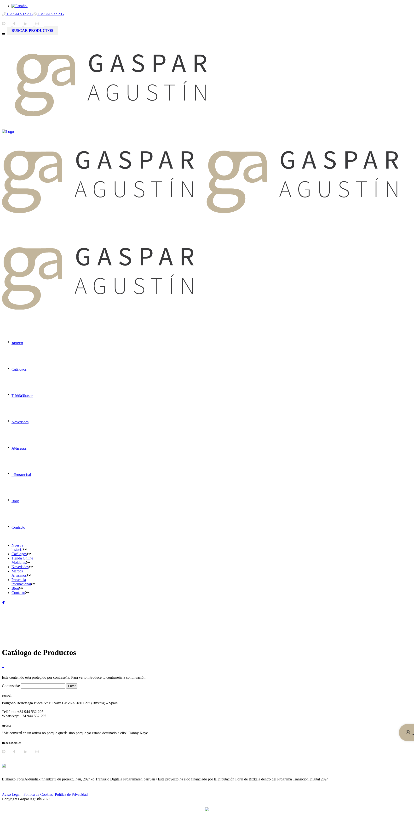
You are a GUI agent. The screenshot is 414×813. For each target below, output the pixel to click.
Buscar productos (32, 30)
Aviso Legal (11, 794)
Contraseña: (11, 686)
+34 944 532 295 (19, 14)
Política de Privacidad (71, 794)
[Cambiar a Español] (20, 6)
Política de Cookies (38, 794)
